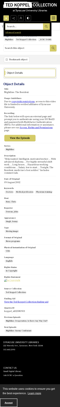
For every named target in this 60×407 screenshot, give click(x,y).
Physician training (44, 192)
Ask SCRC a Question (13, 375)
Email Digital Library (12, 371)
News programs (13, 241)
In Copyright (11, 271)
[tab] (30, 73)
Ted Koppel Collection (26, 39)
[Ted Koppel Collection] (30, 8)
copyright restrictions (23, 101)
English (9, 261)
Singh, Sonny (12, 221)
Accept (9, 402)
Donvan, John (12, 211)
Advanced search (13, 32)
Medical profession (24, 192)
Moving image (12, 231)
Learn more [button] (34, 393)
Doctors (9, 192)
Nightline (9, 39)
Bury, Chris (11, 202)
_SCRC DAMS (45, 39)
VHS (8, 251)
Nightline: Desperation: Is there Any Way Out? (27, 321)
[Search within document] (53, 48)
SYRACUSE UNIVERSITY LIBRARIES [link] (21, 342)
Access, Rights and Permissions (36, 127)
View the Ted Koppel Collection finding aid (26, 301)
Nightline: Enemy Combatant (18, 330)
